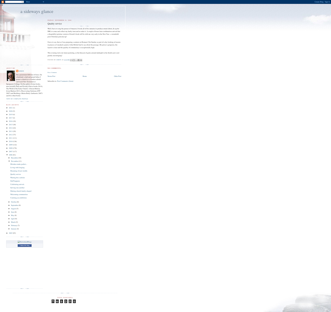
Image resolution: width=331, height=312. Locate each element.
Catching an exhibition (18, 198)
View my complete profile (17, 99)
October (14, 202)
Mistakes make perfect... (18, 164)
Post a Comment (52, 72)
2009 (11, 145)
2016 (11, 121)
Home (85, 76)
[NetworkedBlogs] (25, 242)
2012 (11, 134)
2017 (11, 118)
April (13, 218)
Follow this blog (24, 245)
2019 (11, 114)
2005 (11, 233)
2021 (11, 108)
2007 (11, 151)
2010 (11, 141)
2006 (11, 155)
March (13, 222)
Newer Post (51, 76)
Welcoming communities (19, 194)
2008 (11, 148)
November (15, 161)
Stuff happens (15, 181)
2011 (11, 138)
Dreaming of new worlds (18, 171)
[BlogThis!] (73, 60)
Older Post (117, 76)
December (14, 158)
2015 (11, 124)
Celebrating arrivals (17, 184)
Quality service (15, 174)
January (14, 229)
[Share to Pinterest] (81, 60)
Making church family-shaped (20, 191)
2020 (11, 111)
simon (21, 71)
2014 (11, 128)
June (13, 212)
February (14, 225)
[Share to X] (76, 60)
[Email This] (71, 60)
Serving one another (17, 187)
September (15, 205)
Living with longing (17, 167)
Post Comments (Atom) (65, 81)
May (13, 215)
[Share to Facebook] (78, 60)
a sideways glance (36, 11)
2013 (11, 131)
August (13, 208)
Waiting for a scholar (17, 177)
